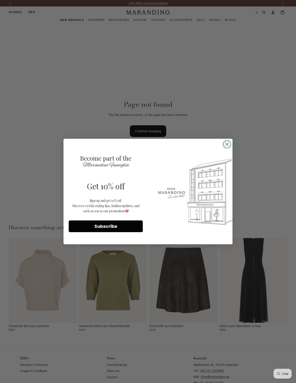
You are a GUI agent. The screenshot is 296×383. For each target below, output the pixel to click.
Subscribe (105, 226)
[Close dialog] (227, 144)
